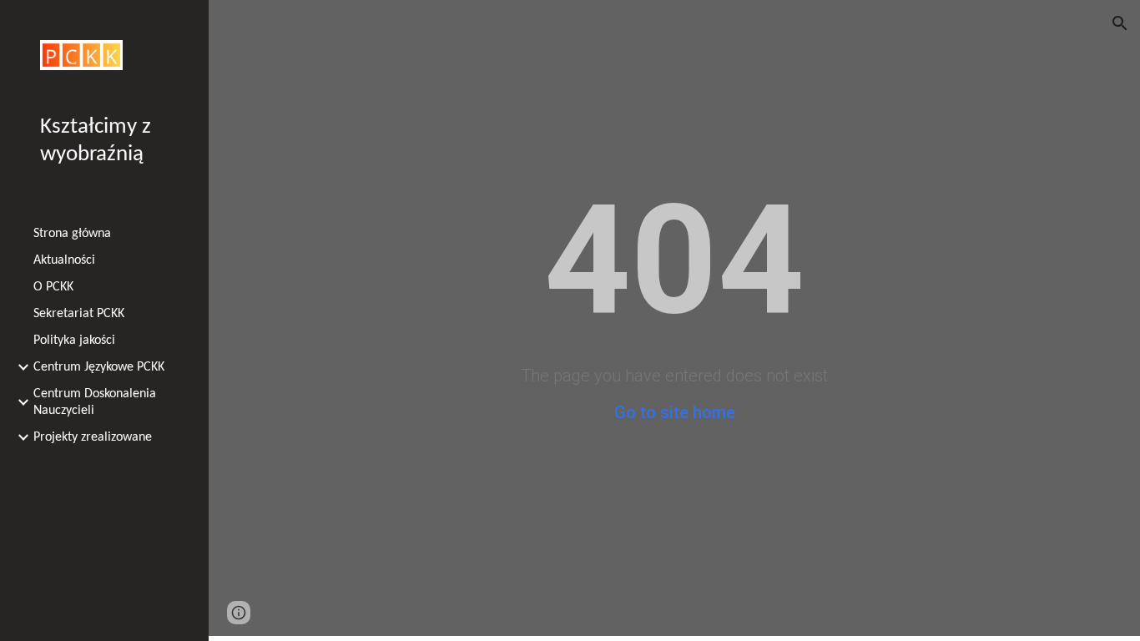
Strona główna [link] (72, 233)
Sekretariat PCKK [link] (78, 313)
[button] (1120, 23)
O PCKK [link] (53, 287)
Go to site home (674, 412)
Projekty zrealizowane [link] (92, 437)
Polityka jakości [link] (74, 340)
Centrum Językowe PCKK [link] (98, 367)
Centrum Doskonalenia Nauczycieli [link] (94, 402)
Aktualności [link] (64, 260)
